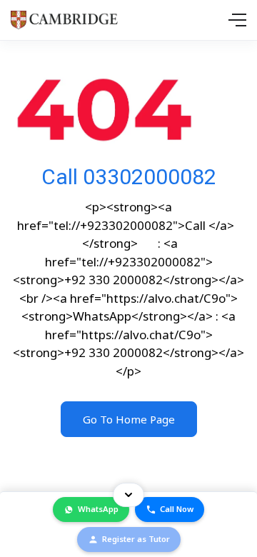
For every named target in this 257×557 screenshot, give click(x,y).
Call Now (176, 508)
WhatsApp (98, 508)
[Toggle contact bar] (128, 495)
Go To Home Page (129, 419)
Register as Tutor (136, 538)
